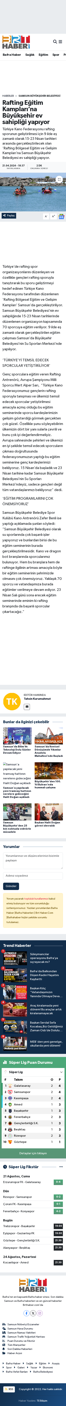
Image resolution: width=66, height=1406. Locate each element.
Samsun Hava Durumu (20, 1328)
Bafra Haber (12, 55)
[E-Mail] (27, 707)
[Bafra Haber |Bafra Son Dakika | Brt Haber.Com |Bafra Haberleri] (16, 42)
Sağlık (29, 55)
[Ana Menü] (60, 41)
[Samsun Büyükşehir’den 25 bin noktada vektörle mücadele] (17, 811)
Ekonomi (48, 1367)
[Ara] (55, 41)
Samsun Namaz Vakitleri (22, 1332)
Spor (55, 55)
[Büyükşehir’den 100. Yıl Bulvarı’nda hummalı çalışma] (49, 770)
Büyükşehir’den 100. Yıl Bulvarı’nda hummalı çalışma (48, 784)
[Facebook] (26, 1313)
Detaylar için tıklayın (33, 1153)
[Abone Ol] (61, 216)
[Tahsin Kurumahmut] (12, 701)
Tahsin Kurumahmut (37, 698)
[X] (33, 1313)
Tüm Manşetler (16, 1345)
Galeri (21, 1367)
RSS (10, 1389)
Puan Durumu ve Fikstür (21, 1341)
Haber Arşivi (15, 1353)
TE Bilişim (42, 1400)
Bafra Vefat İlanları (17, 1371)
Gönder (11, 886)
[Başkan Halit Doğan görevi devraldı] (49, 811)
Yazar (33, 1367)
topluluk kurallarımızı (36, 898)
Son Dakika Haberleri (20, 1349)
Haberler (8, 96)
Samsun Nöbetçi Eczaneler (23, 1324)
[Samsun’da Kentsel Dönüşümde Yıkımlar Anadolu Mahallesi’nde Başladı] (49, 735)
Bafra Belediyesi (43, 1371)
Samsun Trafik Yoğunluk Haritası (26, 1336)
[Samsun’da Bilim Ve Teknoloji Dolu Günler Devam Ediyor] (17, 735)
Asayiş (56, 1363)
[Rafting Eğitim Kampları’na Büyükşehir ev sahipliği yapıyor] (33, 192)
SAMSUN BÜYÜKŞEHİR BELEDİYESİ (39, 96)
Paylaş (11, 215)
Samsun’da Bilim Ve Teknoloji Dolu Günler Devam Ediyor (17, 749)
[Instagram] (40, 1313)
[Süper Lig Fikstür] (61, 1167)
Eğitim (43, 55)
